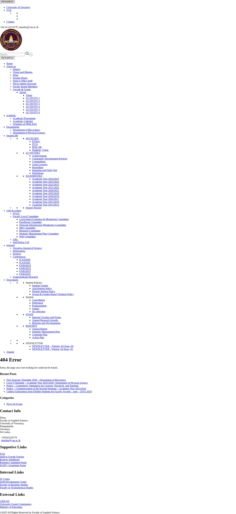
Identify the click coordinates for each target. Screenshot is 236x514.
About (29, 95)
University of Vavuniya (18, 7)
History (16, 69)
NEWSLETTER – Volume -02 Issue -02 (53, 346)
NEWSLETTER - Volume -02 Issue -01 (52, 349)
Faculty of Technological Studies (16, 487)
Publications (19, 251)
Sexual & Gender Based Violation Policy (53, 294)
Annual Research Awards (45, 320)
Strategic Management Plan (46, 331)
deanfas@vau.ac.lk (11, 440)
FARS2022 (25, 271)
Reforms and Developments (46, 323)
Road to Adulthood (9, 459)
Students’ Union (40, 150)
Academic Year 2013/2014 (45, 204)
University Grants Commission (15, 504)
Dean (15, 75)
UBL (15, 239)
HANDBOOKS (34, 176)
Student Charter (40, 285)
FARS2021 (25, 274)
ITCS (35, 144)
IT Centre (5, 479)
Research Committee (29, 230)
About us (11, 66)
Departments (12, 127)
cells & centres (13, 210)
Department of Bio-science (26, 129)
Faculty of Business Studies (14, 484)
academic (11, 115)
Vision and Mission (22, 72)
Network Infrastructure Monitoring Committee (42, 225)
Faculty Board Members (25, 86)
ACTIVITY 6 (33, 112)
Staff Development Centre (13, 482)
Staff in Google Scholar (12, 456)
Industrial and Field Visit (44, 170)
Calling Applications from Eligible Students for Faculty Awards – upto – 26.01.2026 (49, 391)
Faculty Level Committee (26, 216)
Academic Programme (24, 118)
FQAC (16, 213)
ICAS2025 (24, 262)
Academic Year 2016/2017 (45, 199)
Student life (12, 135)
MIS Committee (27, 228)
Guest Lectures (39, 164)
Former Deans (20, 78)
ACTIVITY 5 (33, 109)
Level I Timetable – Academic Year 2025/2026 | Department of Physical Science (47, 382)
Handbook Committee (30, 222)
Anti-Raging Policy (42, 288)
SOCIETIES (32, 138)
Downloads (12, 279)
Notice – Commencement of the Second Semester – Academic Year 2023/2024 (46, 388)
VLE (9, 10)
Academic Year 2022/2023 (45, 184)
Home (9, 63)
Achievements (39, 155)
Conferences (19, 256)
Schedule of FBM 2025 (25, 124)
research (10, 245)
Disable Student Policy (43, 291)
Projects (17, 254)
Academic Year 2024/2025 (45, 179)
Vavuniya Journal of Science (27, 248)
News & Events (14, 404)
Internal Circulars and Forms (46, 317)
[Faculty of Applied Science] (48, 50)
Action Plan (38, 337)
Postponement (39, 305)
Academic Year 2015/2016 (45, 202)
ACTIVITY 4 (33, 106)
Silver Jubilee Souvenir (24, 83)
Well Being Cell (21, 242)
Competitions (39, 161)
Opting (35, 308)
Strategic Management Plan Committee (39, 233)
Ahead (22, 92)
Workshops (38, 173)
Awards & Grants (22, 89)
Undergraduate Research (25, 277)
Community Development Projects (49, 158)
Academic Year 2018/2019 (45, 196)
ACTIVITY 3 (33, 104)
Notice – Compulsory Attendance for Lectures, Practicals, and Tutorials (42, 385)
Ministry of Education (11, 507)
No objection (38, 311)
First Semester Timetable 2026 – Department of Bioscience (36, 380)
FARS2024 (25, 265)
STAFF (29, 314)
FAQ (2, 453)
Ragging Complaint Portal (13, 462)
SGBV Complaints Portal (13, 465)
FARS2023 (25, 268)
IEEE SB (37, 147)
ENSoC (36, 141)
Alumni (10, 352)
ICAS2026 (24, 259)
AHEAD (4, 501)
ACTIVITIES (33, 153)
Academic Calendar (23, 121)
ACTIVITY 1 (33, 98)
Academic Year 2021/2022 (45, 187)
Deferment (37, 303)
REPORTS (31, 326)
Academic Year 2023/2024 (45, 181)
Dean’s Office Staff (22, 80)
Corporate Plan (39, 334)
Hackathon (37, 167)
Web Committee (27, 236)
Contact (10, 21)
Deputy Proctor (33, 207)
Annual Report (39, 328)
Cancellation (38, 300)
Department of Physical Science (29, 132)
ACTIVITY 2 (33, 101)
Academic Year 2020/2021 (45, 190)
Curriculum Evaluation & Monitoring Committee (44, 219)
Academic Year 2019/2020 (45, 193)
